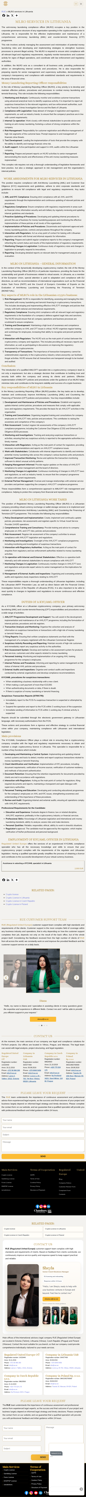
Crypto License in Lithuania (17, 897)
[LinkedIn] (48, 1205)
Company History (65, 1183)
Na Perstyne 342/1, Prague (20, 1392)
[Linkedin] (8, 15)
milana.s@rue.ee (43, 1019)
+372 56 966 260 (15, 1363)
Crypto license (12, 894)
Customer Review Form (67, 1187)
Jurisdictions (6, 1190)
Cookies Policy (35, 1183)
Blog (60, 1179)
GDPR (32, 1175)
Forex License (6, 1183)
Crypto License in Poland (17, 904)
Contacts (62, 1194)
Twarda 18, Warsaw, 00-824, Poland (64, 1386)
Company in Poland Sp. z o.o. (63, 1375)
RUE (4, 11)
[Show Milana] (65, 1315)
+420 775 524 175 (16, 1387)
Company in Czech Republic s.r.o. (21, 1377)
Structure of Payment (37, 1190)
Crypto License (7, 1175)
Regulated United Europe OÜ (22, 1354)
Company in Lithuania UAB (62, 1354)
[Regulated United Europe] (5, 3)
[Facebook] (4, 15)
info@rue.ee (13, 1365)
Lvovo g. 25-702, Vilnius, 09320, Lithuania (66, 1368)
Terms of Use (34, 1179)
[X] (12, 15)
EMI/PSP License (7, 1186)
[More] (17, 15)
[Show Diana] (56, 1315)
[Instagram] (41, 1205)
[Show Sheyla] (47, 1315)
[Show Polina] (74, 1315)
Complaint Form (64, 1191)
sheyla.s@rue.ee (51, 1299)
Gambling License (8, 1179)
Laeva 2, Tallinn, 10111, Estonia (21, 1368)
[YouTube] (45, 1205)
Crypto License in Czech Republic (20, 901)
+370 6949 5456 (56, 1363)
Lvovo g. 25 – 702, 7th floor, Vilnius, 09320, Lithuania (32, 1078)
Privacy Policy (35, 1186)
